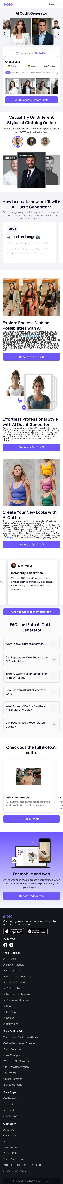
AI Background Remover (17, 994)
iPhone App (9, 1104)
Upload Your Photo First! (33, 100)
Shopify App (10, 1116)
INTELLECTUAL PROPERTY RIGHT (22, 1165)
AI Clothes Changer (14, 982)
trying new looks (30, 335)
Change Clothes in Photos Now (31, 611)
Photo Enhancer (12, 1049)
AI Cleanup (9, 1012)
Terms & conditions (14, 1159)
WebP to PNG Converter (17, 1061)
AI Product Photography (17, 976)
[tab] (31, 644)
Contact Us (9, 1135)
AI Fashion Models (13, 964)
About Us (8, 1129)
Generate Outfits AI (31, 357)
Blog (5, 1141)
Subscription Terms (14, 1171)
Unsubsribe (10, 1147)
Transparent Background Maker (21, 1037)
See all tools (31, 819)
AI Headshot (10, 1006)
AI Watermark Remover (16, 1000)
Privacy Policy (11, 1153)
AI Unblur (8, 1018)
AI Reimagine (10, 1023)
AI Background (11, 970)
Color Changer (11, 1055)
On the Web (10, 1098)
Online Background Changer (19, 1043)
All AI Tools (9, 958)
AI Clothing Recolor (14, 988)
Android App (10, 1110)
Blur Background (12, 1084)
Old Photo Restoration (16, 1067)
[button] (31, 644)
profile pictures (11, 537)
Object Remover (12, 1078)
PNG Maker (9, 1073)
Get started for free (31, 896)
